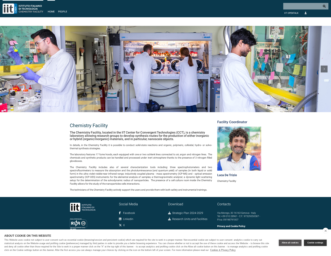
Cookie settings (315, 243)
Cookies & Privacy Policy (223, 250)
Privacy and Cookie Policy (231, 226)
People (62, 11)
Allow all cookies (290, 243)
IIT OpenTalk (291, 13)
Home (51, 11)
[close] (325, 231)
